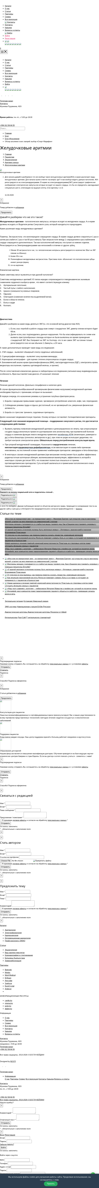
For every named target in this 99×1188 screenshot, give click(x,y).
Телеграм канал (6, 1047)
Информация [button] (10, 1076)
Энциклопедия (11, 160)
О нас (7, 8)
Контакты (9, 25)
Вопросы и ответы (12, 30)
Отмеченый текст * (8, 1120)
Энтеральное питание (14, 601)
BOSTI (13, 1061)
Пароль (3, 1141)
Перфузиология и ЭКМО (15, 941)
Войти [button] (9, 33)
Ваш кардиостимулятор (15, 953)
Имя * (2, 803)
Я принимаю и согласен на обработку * (35, 820)
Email (2, 1138)
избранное (19, 207)
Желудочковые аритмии (15, 165)
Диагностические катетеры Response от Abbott (47, 612)
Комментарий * (6, 1113)
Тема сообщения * (7, 810)
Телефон (3, 1163)
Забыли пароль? (7, 1144)
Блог (7, 136)
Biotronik (8, 970)
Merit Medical (10, 975)
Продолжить (6, 212)
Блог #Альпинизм (12, 139)
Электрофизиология (13, 933)
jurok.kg (8, 1006)
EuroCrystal (9, 986)
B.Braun (8, 978)
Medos (7, 972)
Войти (7, 36)
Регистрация (10, 38)
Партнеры (9, 14)
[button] (7, 41)
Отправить (5, 667)
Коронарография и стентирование (19, 955)
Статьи (8, 11)
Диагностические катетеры (16, 612)
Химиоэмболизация (13, 961)
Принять (51, 1184)
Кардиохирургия (11, 935)
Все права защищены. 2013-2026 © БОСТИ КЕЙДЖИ (22, 1100)
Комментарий (5, 906)
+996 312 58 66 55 (7, 125)
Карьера (8, 28)
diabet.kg (8, 1009)
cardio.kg (8, 1000)
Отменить (4, 670)
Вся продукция (11, 19)
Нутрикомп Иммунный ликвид (35, 601)
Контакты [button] (11, 22)
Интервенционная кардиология (18, 938)
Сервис (8, 17)
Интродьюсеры (11, 617)
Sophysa (8, 983)
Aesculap (8, 981)
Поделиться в (7, 495)
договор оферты (19, 820)
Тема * (2, 899)
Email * (3, 807)
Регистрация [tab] (10, 1135)
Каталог (8, 6)
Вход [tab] (2, 1135)
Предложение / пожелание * (11, 817)
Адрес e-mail (5, 1167)
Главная (8, 133)
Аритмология (10, 930)
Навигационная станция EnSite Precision (33, 607)
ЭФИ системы (11, 607)
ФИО (2, 1160)
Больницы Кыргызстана (15, 958)
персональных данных (59, 664)
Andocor (8, 989)
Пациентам (9, 157)
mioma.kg (9, 1003)
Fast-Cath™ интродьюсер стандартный (34, 617)
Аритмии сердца (11, 162)
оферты (85, 664)
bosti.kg (79, 509)
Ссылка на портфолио (9, 857)
